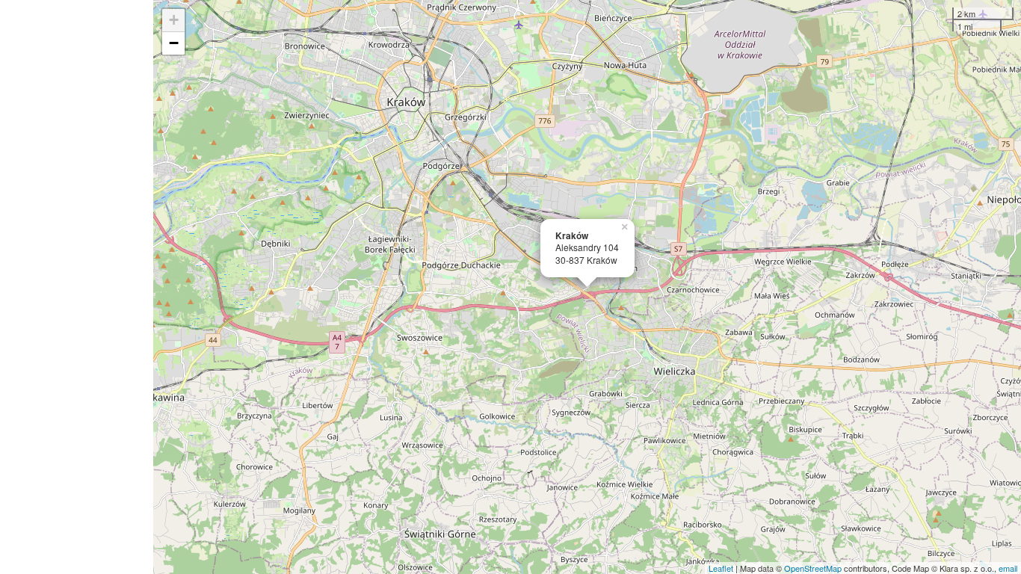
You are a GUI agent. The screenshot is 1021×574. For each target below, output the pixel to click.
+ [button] (174, 19)
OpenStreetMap (813, 568)
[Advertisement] (76, 287)
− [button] (174, 43)
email (1008, 568)
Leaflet (721, 568)
